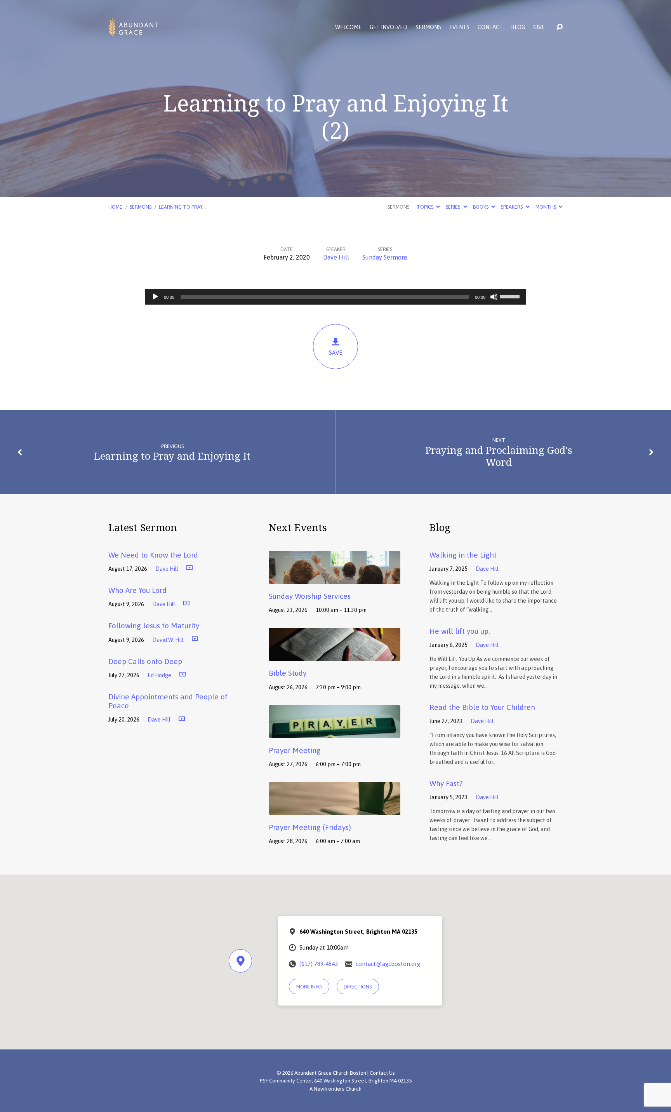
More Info (309, 987)
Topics (426, 207)
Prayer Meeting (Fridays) (310, 827)
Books (481, 207)
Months (546, 207)
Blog (518, 27)
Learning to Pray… (182, 207)
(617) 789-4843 (318, 963)
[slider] (511, 296)
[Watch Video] (189, 568)
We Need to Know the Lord (153, 555)
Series (453, 207)
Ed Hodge (159, 675)
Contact (490, 27)
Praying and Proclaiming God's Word (498, 456)
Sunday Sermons (385, 257)
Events (459, 27)
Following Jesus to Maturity (153, 625)
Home (115, 207)
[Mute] (494, 297)
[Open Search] (559, 27)
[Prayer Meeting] (334, 732)
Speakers (512, 207)
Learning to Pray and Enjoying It (172, 456)
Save (335, 352)
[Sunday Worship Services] (334, 578)
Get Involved (388, 27)
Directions (358, 987)
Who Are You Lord (137, 590)
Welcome (348, 27)
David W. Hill (168, 640)
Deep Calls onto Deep (145, 661)
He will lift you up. (459, 631)
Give (539, 27)
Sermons (428, 27)
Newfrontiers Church (338, 1089)
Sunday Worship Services (310, 596)
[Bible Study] (334, 655)
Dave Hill (336, 257)
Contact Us (382, 1073)
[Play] (155, 297)
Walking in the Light (463, 555)
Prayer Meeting (295, 750)
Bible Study (287, 673)
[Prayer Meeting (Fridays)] (334, 809)
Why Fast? (445, 783)
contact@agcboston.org (388, 963)
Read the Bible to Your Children (482, 707)
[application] (335, 297)
